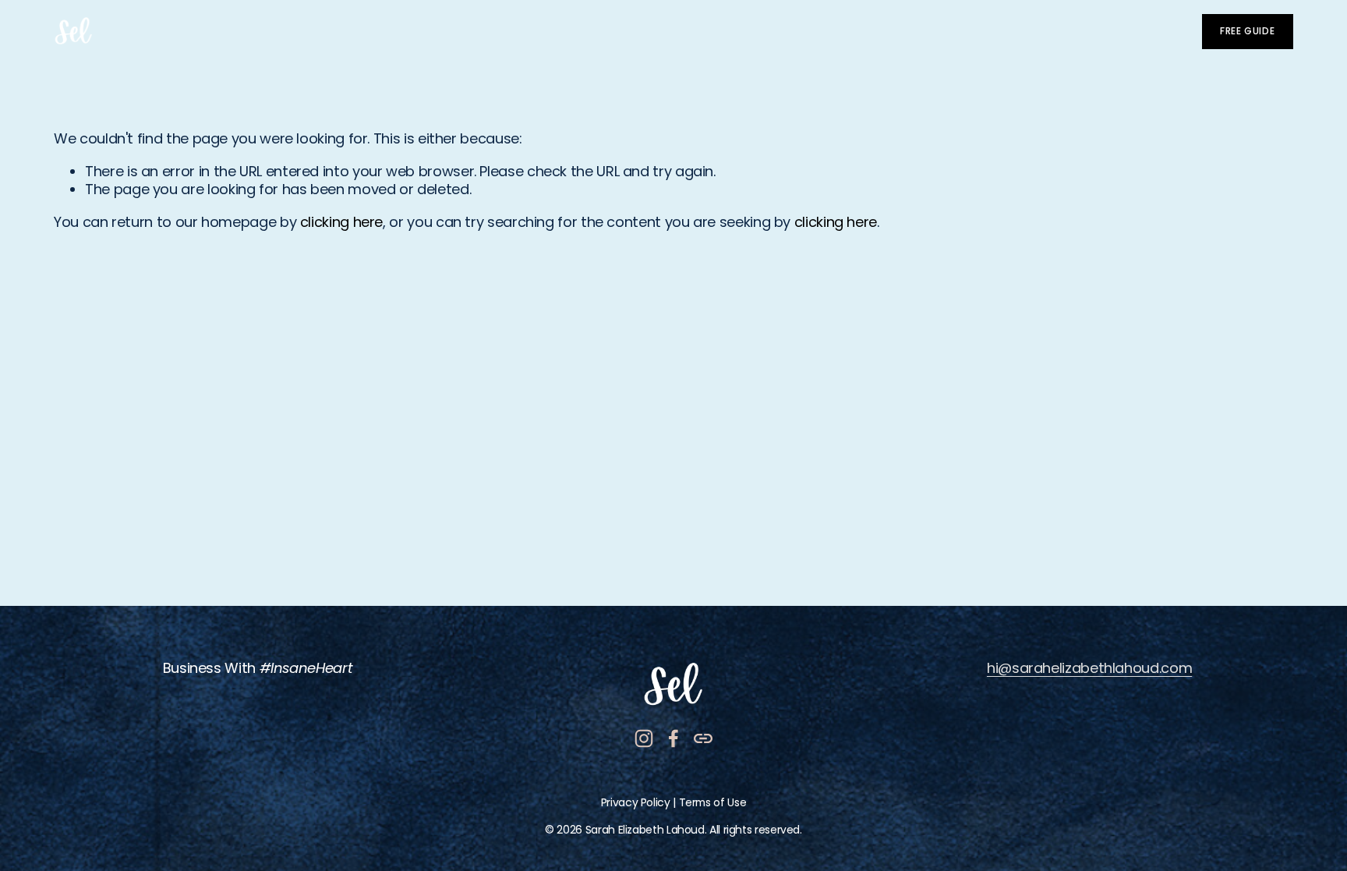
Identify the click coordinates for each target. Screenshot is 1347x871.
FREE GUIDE (1247, 31)
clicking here (341, 222)
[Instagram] (644, 738)
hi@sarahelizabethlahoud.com (1089, 668)
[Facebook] (673, 738)
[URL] (703, 738)
